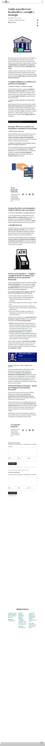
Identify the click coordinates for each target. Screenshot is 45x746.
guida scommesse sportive (12, 470)
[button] (23, 194)
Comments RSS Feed (12, 495)
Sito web (28, 458)
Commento (10, 446)
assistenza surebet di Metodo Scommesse (19, 378)
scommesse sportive (25, 470)
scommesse (19, 470)
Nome (9, 458)
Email (19, 458)
